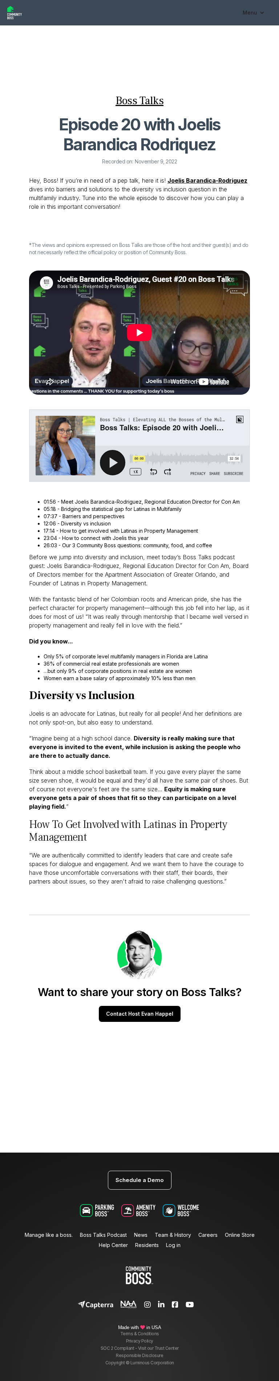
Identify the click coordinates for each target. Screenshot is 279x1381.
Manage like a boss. (49, 1235)
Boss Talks (139, 100)
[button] (253, 13)
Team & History (173, 1235)
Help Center (113, 1245)
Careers (208, 1235)
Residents (147, 1245)
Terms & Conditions (139, 1333)
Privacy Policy (139, 1341)
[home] (121, 13)
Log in (173, 1245)
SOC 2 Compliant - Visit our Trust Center (140, 1348)
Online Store (240, 1235)
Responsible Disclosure (139, 1355)
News (140, 1235)
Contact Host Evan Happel (139, 1014)
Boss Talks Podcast (103, 1235)
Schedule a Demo (140, 1180)
